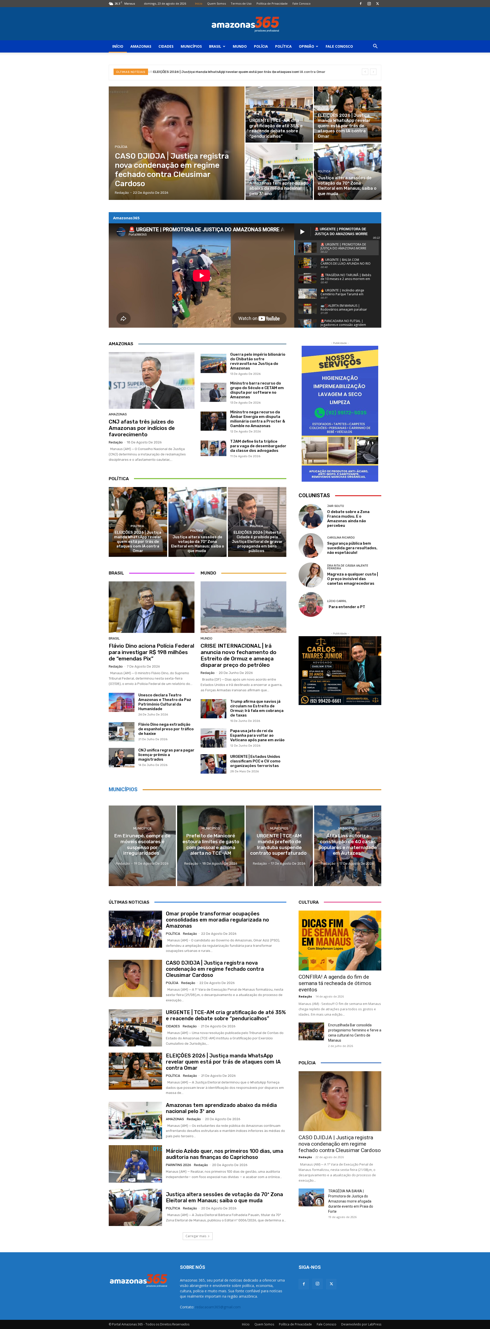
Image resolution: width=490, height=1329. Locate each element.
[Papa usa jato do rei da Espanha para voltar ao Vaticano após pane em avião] (213, 738)
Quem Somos (216, 3)
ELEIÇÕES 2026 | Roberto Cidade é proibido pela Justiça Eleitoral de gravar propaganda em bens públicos (257, 541)
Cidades (166, 46)
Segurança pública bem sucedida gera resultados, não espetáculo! (352, 548)
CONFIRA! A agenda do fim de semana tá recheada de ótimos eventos (335, 983)
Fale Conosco (301, 3)
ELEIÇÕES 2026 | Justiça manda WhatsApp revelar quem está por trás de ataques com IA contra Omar (238, 72)
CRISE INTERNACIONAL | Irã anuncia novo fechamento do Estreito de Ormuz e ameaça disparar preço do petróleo (238, 655)
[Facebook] (360, 3)
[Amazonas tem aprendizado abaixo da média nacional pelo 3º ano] (279, 172)
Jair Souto (335, 506)
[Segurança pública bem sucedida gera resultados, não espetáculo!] (311, 545)
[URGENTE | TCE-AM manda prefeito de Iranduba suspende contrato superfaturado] (279, 846)
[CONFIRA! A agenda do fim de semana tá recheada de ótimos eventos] (340, 940)
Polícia (261, 46)
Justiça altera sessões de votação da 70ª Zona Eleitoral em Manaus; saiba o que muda (197, 544)
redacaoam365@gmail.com (218, 1307)
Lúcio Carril (337, 601)
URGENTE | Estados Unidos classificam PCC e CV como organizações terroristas (255, 761)
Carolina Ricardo (341, 537)
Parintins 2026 (178, 1165)
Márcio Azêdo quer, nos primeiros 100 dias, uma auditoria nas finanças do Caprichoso (224, 1154)
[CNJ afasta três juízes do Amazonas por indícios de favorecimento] (151, 380)
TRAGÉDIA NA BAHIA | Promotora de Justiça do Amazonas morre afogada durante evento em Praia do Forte (350, 1201)
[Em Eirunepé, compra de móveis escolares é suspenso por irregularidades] (142, 846)
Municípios (191, 46)
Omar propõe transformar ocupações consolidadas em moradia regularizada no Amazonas (217, 920)
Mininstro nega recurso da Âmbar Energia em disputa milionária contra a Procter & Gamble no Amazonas (257, 419)
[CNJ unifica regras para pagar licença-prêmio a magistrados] (121, 757)
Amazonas (140, 46)
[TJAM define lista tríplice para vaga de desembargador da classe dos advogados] (213, 448)
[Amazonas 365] (245, 24)
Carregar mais (196, 1236)
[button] (375, 46)
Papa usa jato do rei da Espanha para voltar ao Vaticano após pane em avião (257, 735)
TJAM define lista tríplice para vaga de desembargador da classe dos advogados (258, 446)
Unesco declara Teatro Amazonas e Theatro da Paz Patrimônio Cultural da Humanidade (164, 702)
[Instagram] (369, 3)
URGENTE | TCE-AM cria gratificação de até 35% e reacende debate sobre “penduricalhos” (226, 1015)
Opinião (306, 46)
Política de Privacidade (272, 3)
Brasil (215, 46)
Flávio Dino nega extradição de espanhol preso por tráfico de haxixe (166, 729)
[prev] (365, 72)
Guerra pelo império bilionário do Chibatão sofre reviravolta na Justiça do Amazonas (257, 361)
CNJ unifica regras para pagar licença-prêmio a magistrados (166, 755)
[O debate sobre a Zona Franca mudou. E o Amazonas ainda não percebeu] (311, 516)
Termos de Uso (241, 3)
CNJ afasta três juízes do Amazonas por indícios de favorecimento (142, 428)
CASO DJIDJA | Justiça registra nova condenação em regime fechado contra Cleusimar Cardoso (215, 969)
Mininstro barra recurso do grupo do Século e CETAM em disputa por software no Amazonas (257, 390)
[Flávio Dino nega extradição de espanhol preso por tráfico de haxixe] (121, 732)
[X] (377, 3)
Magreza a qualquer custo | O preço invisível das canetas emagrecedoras (352, 579)
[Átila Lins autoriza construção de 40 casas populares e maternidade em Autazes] (347, 846)
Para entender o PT (346, 607)
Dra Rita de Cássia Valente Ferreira (347, 567)
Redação (116, 442)
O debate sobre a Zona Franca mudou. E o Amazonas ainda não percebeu (348, 518)
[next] (373, 72)
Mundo (240, 46)
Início (198, 3)
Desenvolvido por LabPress (361, 1324)
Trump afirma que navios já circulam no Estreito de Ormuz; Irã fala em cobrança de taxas (257, 708)
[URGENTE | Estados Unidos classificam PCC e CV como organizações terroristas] (213, 764)
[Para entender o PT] (311, 604)
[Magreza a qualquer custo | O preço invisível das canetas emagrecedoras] (311, 575)
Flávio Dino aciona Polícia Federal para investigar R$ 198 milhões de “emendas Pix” (151, 652)
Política (283, 46)
